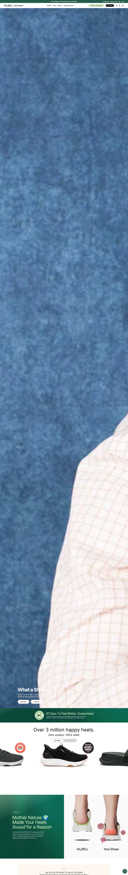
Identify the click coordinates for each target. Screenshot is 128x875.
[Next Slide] (4, 1)
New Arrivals (70, 740)
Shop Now (24, 702)
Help (122, 1)
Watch (38, 702)
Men (54, 5)
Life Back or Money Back (96, 5)
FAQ (119, 1)
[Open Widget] (125, 871)
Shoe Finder (110, 5)
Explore (60, 5)
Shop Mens (56, 784)
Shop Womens (7, 785)
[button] (116, 5)
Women (49, 5)
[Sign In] (119, 5)
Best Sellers (57, 740)
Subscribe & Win (68, 5)
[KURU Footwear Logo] (14, 5)
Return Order (113, 1)
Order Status (106, 1)
